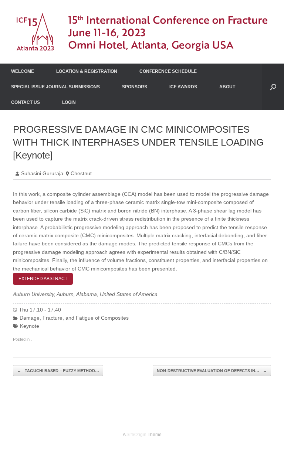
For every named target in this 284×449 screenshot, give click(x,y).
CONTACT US (25, 102)
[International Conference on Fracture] (142, 31)
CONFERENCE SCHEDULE (168, 71)
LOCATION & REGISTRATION (86, 71)
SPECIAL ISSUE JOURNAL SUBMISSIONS (55, 86)
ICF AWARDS (183, 86)
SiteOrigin (136, 434)
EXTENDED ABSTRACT (42, 278)
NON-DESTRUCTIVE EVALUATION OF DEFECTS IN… (212, 370)
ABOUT (227, 86)
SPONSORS (134, 86)
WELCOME (22, 71)
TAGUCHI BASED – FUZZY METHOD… (58, 370)
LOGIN (69, 102)
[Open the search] (273, 87)
